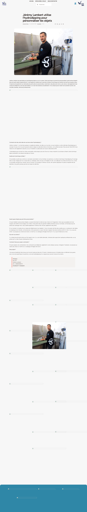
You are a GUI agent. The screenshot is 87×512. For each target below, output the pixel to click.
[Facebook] (55, 24)
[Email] (63, 24)
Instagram (22, 265)
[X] (57, 24)
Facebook (15, 265)
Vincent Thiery (26, 23)
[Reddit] (59, 24)
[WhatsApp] (61, 24)
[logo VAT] (4, 1)
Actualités (39, 23)
